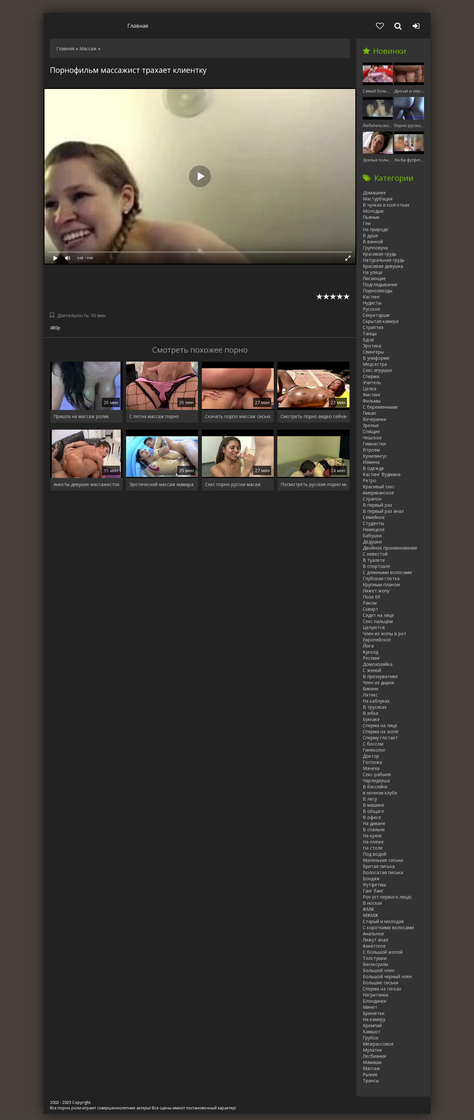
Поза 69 (371, 597)
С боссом (373, 744)
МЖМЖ (370, 915)
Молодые (373, 211)
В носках (372, 903)
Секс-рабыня (377, 774)
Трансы (371, 1080)
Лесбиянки (374, 1056)
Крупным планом (381, 584)
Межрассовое (378, 1044)
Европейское (377, 640)
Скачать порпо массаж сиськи (238, 416)
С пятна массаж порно (154, 416)
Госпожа (372, 762)
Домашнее (374, 193)
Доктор (371, 756)
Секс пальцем (378, 621)
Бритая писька (379, 866)
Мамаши (372, 1062)
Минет (370, 1007)
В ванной (373, 242)
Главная (137, 25)
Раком (370, 603)
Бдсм (368, 339)
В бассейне (375, 787)
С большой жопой (383, 952)
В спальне (374, 829)
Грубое (371, 1038)
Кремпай (372, 1025)
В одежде (373, 468)
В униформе (376, 358)
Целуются (374, 627)
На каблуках (376, 701)
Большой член (378, 970)
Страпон (372, 499)
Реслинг (371, 658)
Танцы (370, 333)
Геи (366, 223)
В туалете (374, 560)
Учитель (372, 382)
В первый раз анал (383, 511)
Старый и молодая (383, 921)
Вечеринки (374, 419)
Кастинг (371, 297)
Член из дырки (378, 682)
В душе (370, 235)
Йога (368, 646)
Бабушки (372, 535)
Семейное (374, 517)
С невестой (375, 554)
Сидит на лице (378, 615)
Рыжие (370, 1074)
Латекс (370, 695)
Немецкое (374, 529)
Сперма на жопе (381, 731)
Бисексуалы (375, 964)
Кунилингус (375, 456)
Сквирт (370, 609)
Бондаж (371, 878)
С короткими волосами (388, 927)
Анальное (373, 933)
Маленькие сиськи (383, 860)
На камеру (374, 1019)
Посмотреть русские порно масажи (313, 484)
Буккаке (371, 719)
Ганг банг (373, 891)
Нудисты (372, 303)
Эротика (372, 346)
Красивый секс (379, 486)
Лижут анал (375, 940)
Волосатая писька (383, 872)
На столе (373, 848)
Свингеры (373, 352)
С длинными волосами (387, 572)
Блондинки (374, 1001)
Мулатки (372, 1050)
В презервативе (380, 676)
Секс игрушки (377, 370)
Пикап (369, 413)
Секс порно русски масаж (233, 484)
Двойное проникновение (390, 548)
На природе (375, 229)
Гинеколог (374, 750)
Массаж (371, 1068)
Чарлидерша (376, 780)
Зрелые (371, 425)
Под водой (374, 854)
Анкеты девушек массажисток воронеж (86, 484)
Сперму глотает (380, 738)
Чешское (372, 437)
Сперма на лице (380, 725)
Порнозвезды (377, 290)
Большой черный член (387, 976)
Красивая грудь (380, 254)
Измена (371, 462)
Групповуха (375, 248)
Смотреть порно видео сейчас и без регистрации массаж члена (313, 416)
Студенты (373, 523)
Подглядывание (380, 284)
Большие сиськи (380, 982)
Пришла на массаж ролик (81, 416)
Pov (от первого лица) (387, 897)
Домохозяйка (377, 664)
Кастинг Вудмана (381, 474)
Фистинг (372, 395)
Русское (371, 309)
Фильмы (371, 401)
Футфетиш (374, 884)
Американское (378, 493)
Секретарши (376, 315)
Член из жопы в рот (384, 633)
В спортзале (376, 566)
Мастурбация (377, 199)
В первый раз (377, 505)
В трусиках (375, 707)
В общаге (373, 811)
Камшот (371, 1031)
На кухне (372, 836)
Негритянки (375, 995)
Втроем (371, 450)
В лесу (370, 799)
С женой (372, 670)
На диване (374, 823)
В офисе (372, 817)
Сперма (371, 376)
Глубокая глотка (381, 578)
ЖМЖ (368, 909)
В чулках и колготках (386, 205)
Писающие (374, 278)
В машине (373, 805)
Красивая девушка (383, 266)
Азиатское (374, 946)
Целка (369, 388)
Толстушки (375, 958)
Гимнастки (374, 444)
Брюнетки (373, 1013)
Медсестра (375, 364)
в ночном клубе (380, 793)
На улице (372, 272)
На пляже (373, 842)
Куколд (370, 652)
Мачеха (371, 768)
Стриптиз (373, 327)
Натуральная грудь (384, 260)
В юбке (371, 713)
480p (55, 328)
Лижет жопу (376, 591)
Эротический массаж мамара (161, 484)
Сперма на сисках (382, 989)
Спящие (371, 431)
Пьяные (371, 217)
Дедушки (372, 542)
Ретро (369, 480)
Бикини (370, 689)
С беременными (380, 407)
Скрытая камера (381, 321)
